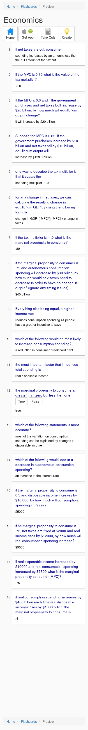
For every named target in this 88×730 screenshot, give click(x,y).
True (21, 401)
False (35, 401)
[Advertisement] (44, 671)
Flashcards (29, 6)
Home (11, 6)
